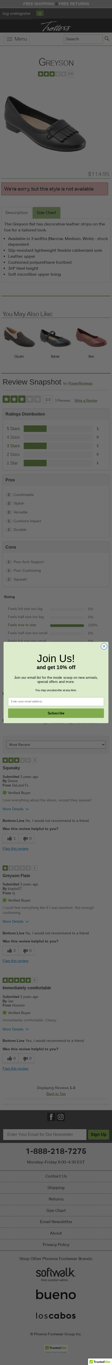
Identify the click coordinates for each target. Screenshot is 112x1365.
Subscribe (56, 713)
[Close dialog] (104, 646)
